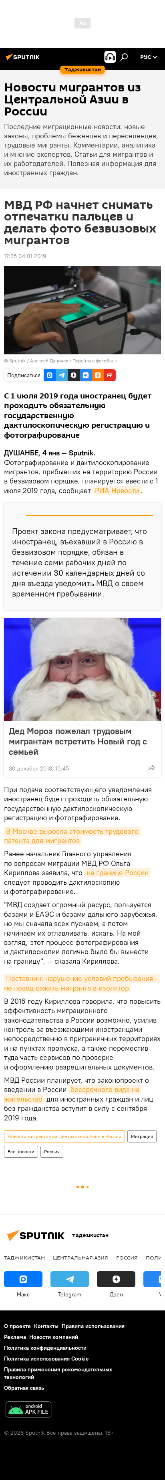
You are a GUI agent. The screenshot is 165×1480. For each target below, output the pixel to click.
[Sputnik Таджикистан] (24, 60)
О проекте (17, 1326)
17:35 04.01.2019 (25, 256)
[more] (152, 768)
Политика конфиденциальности (45, 1347)
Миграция (142, 1136)
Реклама (15, 1336)
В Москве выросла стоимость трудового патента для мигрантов (72, 836)
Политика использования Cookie (46, 1358)
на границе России (118, 872)
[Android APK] (28, 1410)
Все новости (21, 1151)
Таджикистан (24, 1257)
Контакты (46, 1326)
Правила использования (93, 1326)
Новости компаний (53, 1336)
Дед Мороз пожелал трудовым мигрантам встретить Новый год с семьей (78, 741)
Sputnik (18, 361)
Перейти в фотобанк (94, 361)
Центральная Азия (80, 1257)
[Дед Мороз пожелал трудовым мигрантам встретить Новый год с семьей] (82, 669)
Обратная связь (24, 1387)
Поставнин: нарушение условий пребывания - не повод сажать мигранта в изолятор (82, 983)
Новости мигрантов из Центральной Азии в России (64, 1136)
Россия (52, 1151)
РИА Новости (117, 490)
